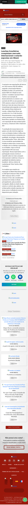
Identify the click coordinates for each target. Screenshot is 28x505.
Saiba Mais (14, 216)
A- (20, 80)
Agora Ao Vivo (21, 1)
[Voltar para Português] (6, 481)
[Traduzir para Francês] (22, 481)
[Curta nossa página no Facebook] (5, 460)
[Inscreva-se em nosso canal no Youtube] (18, 460)
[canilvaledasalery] (14, 298)
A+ (25, 80)
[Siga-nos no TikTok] (23, 460)
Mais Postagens (14, 427)
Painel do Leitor (19, 464)
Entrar (5, 1)
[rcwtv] (14, 38)
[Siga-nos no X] (14, 460)
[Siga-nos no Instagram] (9, 460)
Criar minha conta (13, 447)
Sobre (10, 464)
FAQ (23, 471)
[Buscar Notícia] (23, 14)
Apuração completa (21, 24)
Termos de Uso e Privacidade (11, 471)
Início (4, 464)
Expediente (13, 468)
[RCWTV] (6, 10)
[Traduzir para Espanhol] (16, 481)
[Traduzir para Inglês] (11, 481)
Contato (14, 475)
